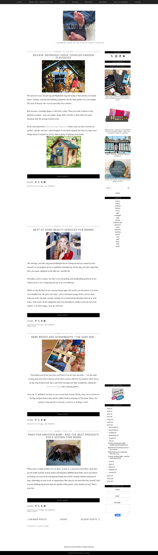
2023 (108, 408)
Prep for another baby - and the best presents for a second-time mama (63, 436)
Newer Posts (38, 519)
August (111, 438)
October (111, 433)
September (113, 435)
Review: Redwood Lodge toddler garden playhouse (63, 56)
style (117, 241)
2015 (108, 478)
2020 (108, 417)
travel (118, 246)
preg (117, 227)
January (111, 472)
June (110, 461)
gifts (117, 213)
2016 (108, 476)
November (112, 430)
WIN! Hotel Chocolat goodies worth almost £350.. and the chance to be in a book (117, 131)
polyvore (118, 225)
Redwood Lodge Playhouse (56, 126)
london (117, 220)
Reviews (103, 2)
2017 (108, 425)
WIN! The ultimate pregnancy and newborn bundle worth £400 (117, 98)
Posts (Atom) (44, 526)
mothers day (117, 222)
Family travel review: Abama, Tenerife (117, 155)
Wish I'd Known (121, 2)
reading (117, 232)
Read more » (63, 176)
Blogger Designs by (79, 553)
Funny (62, 2)
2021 (108, 414)
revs (34, 326)
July (110, 441)
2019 (108, 419)
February (112, 469)
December (112, 427)
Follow (117, 193)
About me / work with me (41, 2)
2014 (108, 481)
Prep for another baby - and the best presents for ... (118, 457)
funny (118, 210)
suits (117, 244)
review (117, 234)
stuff (117, 239)
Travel (138, 2)
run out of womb (74, 547)
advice (35, 511)
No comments (50, 186)
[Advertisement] (63, 208)
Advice (75, 2)
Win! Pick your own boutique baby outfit (117, 180)
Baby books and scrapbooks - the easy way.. (63, 337)
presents (118, 229)
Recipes (88, 2)
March (111, 467)
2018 (108, 422)
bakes (118, 203)
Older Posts (89, 519)
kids (117, 218)
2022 (108, 411)
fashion (117, 208)
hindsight (118, 215)
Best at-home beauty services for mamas (63, 230)
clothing (117, 206)
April (110, 464)
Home (19, 2)
